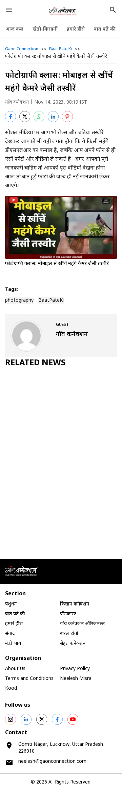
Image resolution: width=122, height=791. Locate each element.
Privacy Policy (75, 669)
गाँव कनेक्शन (17, 102)
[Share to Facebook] (10, 116)
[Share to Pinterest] (67, 116)
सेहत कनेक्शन (72, 643)
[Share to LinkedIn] (53, 116)
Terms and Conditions (29, 678)
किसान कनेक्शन (74, 604)
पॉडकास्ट (68, 614)
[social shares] (10, 719)
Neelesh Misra (76, 678)
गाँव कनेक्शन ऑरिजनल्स (82, 624)
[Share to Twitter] (24, 116)
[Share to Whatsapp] (39, 116)
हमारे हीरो (76, 29)
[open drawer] (9, 10)
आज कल (14, 29)
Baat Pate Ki (60, 49)
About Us (15, 669)
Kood (11, 688)
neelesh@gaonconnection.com (52, 761)
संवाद (10, 634)
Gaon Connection (21, 49)
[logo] (63, 11)
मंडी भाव (13, 643)
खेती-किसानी (45, 29)
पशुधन (11, 604)
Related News (35, 363)
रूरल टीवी (69, 634)
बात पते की (105, 29)
